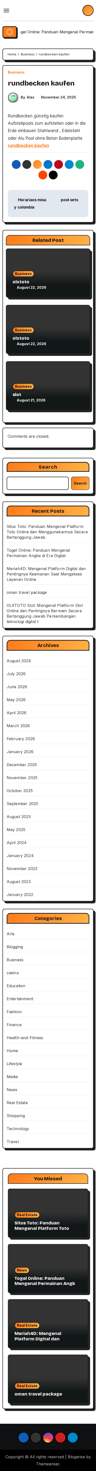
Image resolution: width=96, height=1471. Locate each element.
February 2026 (21, 738)
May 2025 (16, 829)
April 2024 (17, 842)
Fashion (14, 1011)
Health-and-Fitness (25, 1037)
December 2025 (22, 764)
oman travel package (27, 592)
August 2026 (19, 660)
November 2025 (22, 777)
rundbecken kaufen (28, 145)
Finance (14, 1024)
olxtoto (21, 282)
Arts (11, 933)
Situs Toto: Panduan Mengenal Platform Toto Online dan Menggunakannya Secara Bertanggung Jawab (47, 532)
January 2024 (20, 855)
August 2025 (19, 816)
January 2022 (20, 894)
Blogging (15, 946)
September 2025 (22, 803)
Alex (30, 97)
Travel (13, 1141)
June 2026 (17, 686)
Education (16, 985)
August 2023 (19, 881)
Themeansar (47, 1463)
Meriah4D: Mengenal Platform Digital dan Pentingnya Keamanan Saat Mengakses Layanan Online (46, 574)
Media (12, 1076)
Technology (18, 1128)
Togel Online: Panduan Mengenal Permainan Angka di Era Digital (46, 1284)
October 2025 (20, 790)
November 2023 (22, 868)
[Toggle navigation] (6, 10)
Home (12, 1050)
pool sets (70, 199)
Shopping (16, 1115)
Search (48, 467)
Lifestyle (14, 1063)
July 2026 (16, 673)
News (12, 1089)
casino (13, 972)
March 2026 (18, 725)
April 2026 (17, 712)
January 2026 (20, 751)
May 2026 (16, 699)
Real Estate (17, 1102)
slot (17, 394)
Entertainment (20, 998)
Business (16, 72)
